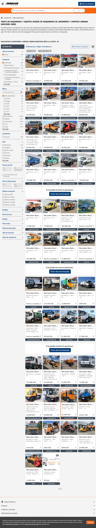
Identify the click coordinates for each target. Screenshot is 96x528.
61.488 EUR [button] (66, 336)
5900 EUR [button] (82, 304)
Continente (6, 134)
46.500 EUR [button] (48, 382)
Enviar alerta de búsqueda (60, 194)
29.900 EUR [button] (48, 81)
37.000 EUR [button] (66, 259)
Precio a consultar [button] (32, 81)
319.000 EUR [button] (66, 81)
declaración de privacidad (32, 524)
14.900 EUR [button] (30, 226)
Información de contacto (9, 513)
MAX (15, 168)
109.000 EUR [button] (66, 226)
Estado (4, 219)
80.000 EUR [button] (83, 115)
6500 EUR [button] (65, 448)
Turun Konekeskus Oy (87, 385)
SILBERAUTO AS (51, 418)
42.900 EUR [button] (66, 382)
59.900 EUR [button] (48, 180)
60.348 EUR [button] (48, 336)
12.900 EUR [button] (48, 226)
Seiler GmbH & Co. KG (34, 118)
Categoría (5, 59)
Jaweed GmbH (87, 307)
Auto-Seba (51, 385)
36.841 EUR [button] (83, 415)
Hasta (15, 184)
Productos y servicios (8, 509)
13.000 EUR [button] (30, 480)
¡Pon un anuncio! (88, 4)
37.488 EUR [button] (83, 336)
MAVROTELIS (51, 483)
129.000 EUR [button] (31, 259)
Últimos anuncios (8, 191)
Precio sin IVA (7, 165)
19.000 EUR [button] (66, 304)
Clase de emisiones (9, 237)
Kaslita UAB (69, 451)
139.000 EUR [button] (84, 180)
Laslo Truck (69, 339)
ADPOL (34, 483)
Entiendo (90, 522)
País (3, 142)
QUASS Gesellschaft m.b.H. (33, 418)
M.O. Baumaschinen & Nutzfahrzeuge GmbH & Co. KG (76, 118)
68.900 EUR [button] (48, 147)
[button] (12, 46)
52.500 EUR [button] (30, 115)
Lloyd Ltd (86, 229)
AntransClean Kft (51, 339)
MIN (4, 168)
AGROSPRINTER (86, 451)
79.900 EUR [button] (83, 147)
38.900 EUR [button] (66, 147)
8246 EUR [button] (47, 448)
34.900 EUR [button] (30, 415)
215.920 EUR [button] (48, 304)
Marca (4, 89)
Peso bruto (6, 223)
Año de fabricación (9, 181)
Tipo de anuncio (8, 51)
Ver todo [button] (7, 84)
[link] (33, 61)
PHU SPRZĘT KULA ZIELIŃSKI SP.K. (35, 451)
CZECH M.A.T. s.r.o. (51, 451)
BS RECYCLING (69, 385)
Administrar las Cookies (12, 524)
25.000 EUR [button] (83, 448)
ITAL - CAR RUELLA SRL (33, 84)
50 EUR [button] (46, 480)
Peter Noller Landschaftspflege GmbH (36, 151)
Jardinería (7, 18)
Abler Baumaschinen (69, 183)
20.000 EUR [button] (48, 415)
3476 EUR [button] (29, 448)
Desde (4, 184)
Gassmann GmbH (51, 84)
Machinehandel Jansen (33, 339)
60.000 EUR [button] (30, 147)
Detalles (5, 210)
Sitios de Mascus (9, 502)
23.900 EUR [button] (66, 415)
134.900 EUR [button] (31, 382)
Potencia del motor (9, 228)
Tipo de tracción (8, 233)
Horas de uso (7, 214)
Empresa (4, 506)
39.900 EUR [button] (83, 81)
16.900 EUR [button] (66, 115)
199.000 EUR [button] (31, 180)
